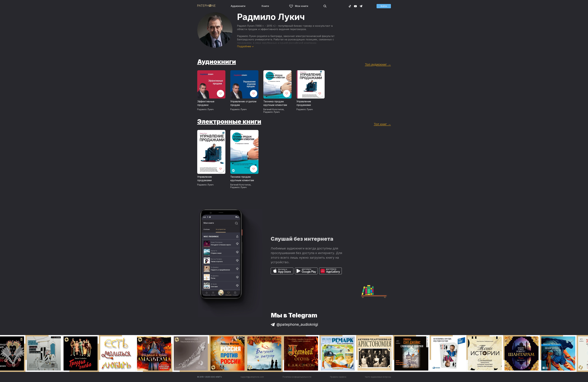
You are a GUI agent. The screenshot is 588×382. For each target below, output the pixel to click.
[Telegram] (361, 6)
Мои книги (301, 6)
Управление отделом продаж (243, 103)
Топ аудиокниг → (378, 64)
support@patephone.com (252, 377)
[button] (384, 6)
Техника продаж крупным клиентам (275, 103)
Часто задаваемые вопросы (378, 377)
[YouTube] (355, 6)
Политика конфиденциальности (297, 377)
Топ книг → (382, 124)
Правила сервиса (338, 377)
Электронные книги (229, 121)
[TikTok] (350, 6)
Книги (265, 6)
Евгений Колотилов (273, 109)
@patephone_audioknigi (297, 324)
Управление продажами (303, 103)
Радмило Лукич (205, 109)
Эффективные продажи (205, 103)
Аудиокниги (238, 6)
